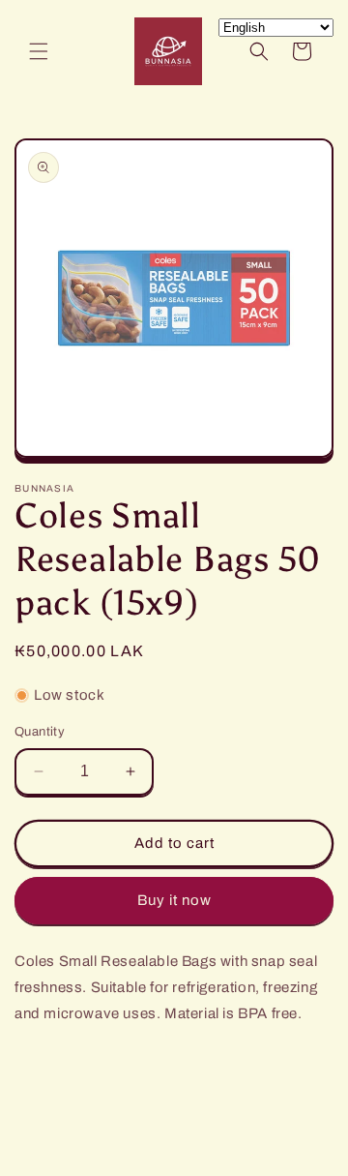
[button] (38, 51)
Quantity (39, 732)
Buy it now (174, 900)
